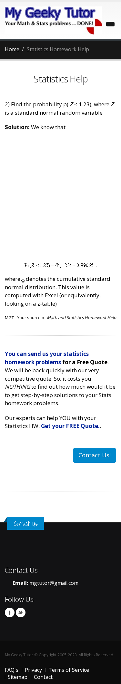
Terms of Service (68, 669)
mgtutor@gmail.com (53, 582)
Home (12, 49)
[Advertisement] (60, 198)
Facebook (10, 612)
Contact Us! (94, 455)
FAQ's (11, 669)
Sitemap (17, 676)
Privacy (33, 669)
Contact (43, 676)
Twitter (20, 612)
